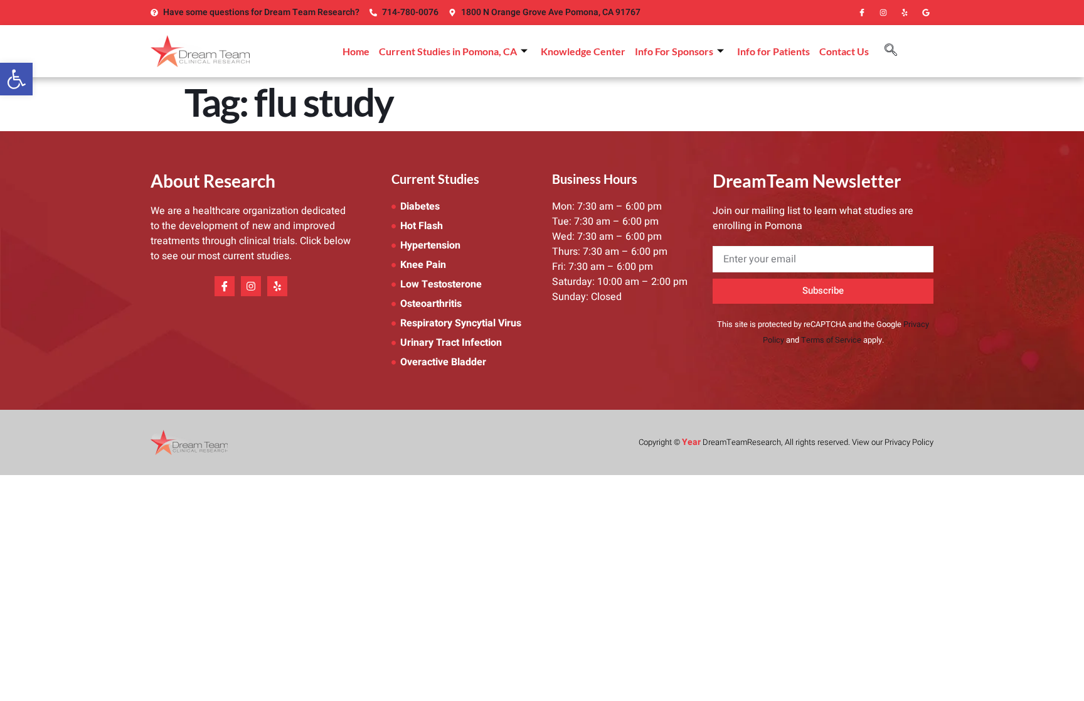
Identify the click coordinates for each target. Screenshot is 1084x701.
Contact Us (844, 51)
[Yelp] (904, 12)
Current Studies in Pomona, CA (448, 51)
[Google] (925, 12)
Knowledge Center (583, 51)
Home (356, 51)
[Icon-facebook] (861, 12)
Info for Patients (773, 51)
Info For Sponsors (674, 51)
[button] (16, 79)
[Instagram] (883, 12)
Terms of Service (831, 340)
